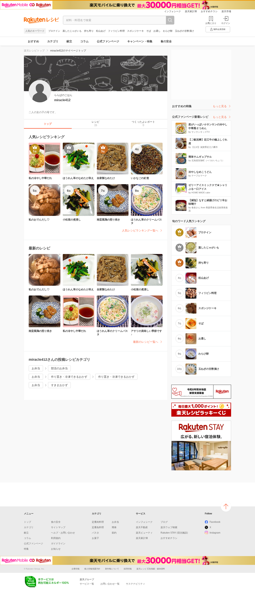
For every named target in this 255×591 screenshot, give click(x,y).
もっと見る (220, 106)
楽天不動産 (142, 527)
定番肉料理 (98, 522)
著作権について (112, 569)
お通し (157, 31)
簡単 (114, 527)
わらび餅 (168, 31)
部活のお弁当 (59, 368)
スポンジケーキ (135, 31)
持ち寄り (89, 31)
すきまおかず (59, 385)
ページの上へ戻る (226, 506)
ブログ (164, 522)
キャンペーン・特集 (139, 41)
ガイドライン (58, 543)
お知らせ (56, 549)
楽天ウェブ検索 (169, 527)
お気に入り (210, 23)
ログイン (225, 23)
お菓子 (95, 538)
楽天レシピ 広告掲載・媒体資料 (150, 569)
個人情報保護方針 (92, 569)
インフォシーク (172, 11)
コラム (84, 41)
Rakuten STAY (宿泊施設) (174, 532)
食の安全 (166, 41)
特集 (26, 549)
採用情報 (128, 569)
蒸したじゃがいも (72, 31)
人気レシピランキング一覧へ (140, 230)
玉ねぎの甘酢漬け (184, 31)
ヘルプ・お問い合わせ (63, 532)
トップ (27, 522)
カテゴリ (52, 41)
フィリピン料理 (116, 31)
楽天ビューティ (144, 532)
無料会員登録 (219, 29)
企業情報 (75, 569)
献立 (69, 41)
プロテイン (54, 31)
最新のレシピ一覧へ (145, 341)
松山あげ (101, 31)
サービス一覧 (87, 583)
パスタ (95, 532)
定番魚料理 (98, 527)
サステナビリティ (135, 583)
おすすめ (33, 41)
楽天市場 (226, 11)
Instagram (215, 532)
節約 (114, 532)
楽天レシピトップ (34, 50)
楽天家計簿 (191, 11)
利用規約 (56, 538)
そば (148, 31)
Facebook (215, 522)
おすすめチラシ (209, 11)
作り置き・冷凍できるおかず (69, 376)
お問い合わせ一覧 (110, 583)
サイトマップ (58, 527)
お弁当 (36, 368)
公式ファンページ (108, 41)
